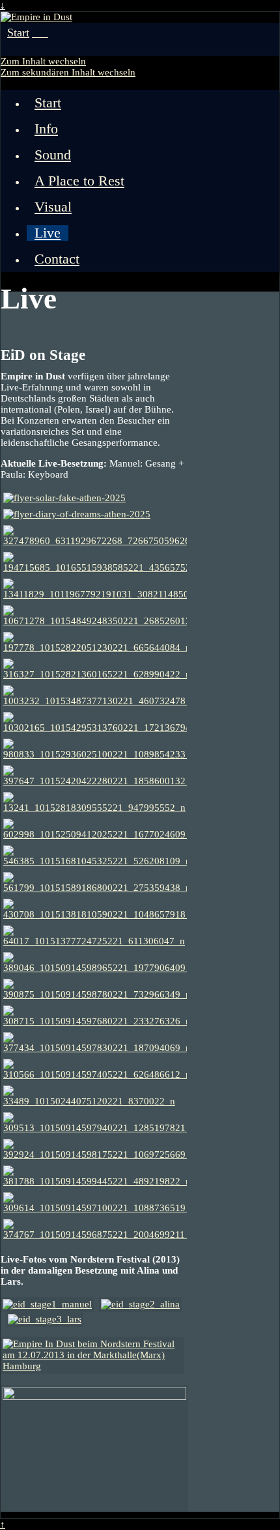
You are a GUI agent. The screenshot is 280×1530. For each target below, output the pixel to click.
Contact (57, 259)
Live (48, 233)
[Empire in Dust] (36, 17)
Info (46, 129)
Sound (53, 155)
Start (18, 32)
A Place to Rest (79, 181)
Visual (53, 207)
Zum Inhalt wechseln (43, 61)
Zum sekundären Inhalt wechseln (68, 72)
